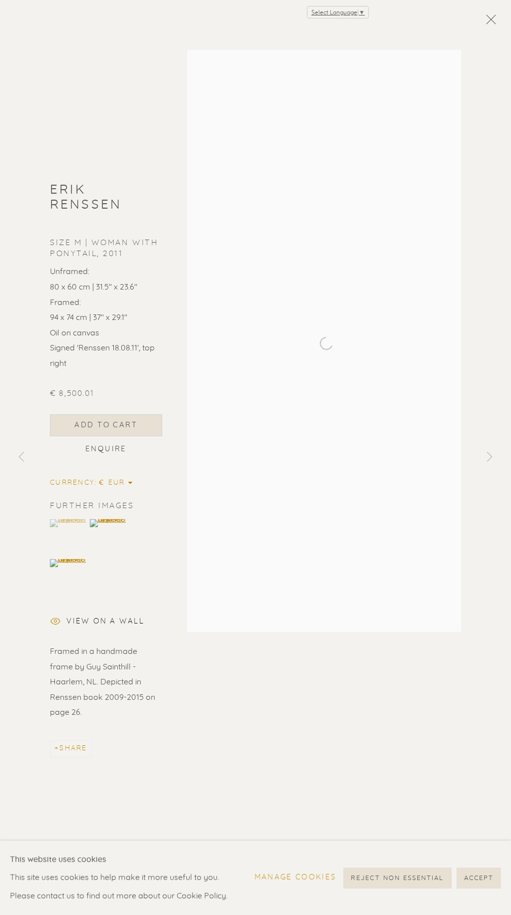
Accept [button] (479, 878)
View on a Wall (105, 621)
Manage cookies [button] (295, 877)
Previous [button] (21, 457)
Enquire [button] (106, 449)
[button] (68, 523)
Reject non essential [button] (397, 878)
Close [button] (488, 22)
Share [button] (73, 748)
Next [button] (489, 457)
